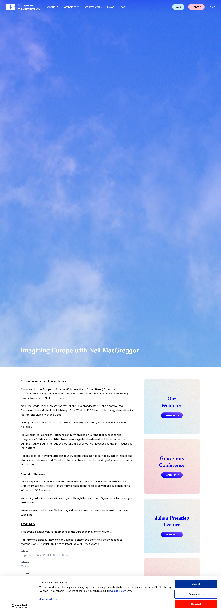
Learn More (172, 475)
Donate (196, 7)
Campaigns (69, 7)
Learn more (172, 415)
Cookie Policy (118, 591)
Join (178, 7)
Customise (194, 594)
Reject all (196, 604)
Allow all (195, 584)
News (110, 7)
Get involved (92, 7)
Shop (122, 7)
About (51, 7)
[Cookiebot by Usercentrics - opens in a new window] (19, 606)
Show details (46, 599)
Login (211, 7)
